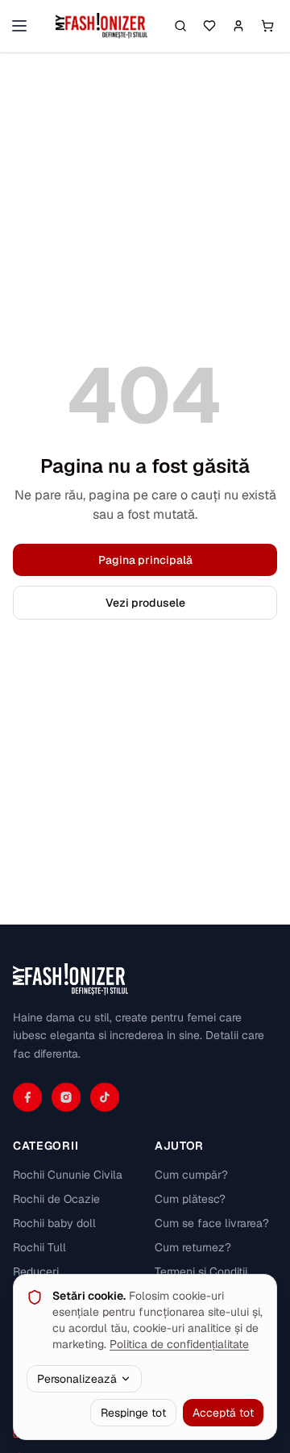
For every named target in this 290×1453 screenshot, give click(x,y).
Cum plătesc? (190, 1199)
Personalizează (77, 1379)
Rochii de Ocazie (56, 1199)
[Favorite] (209, 26)
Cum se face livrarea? (212, 1223)
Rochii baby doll (54, 1223)
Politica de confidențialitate (179, 1344)
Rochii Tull (39, 1247)
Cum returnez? (193, 1247)
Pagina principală (145, 560)
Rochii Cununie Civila (67, 1174)
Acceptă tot (223, 1412)
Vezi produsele (145, 602)
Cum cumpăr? (191, 1174)
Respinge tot (133, 1412)
